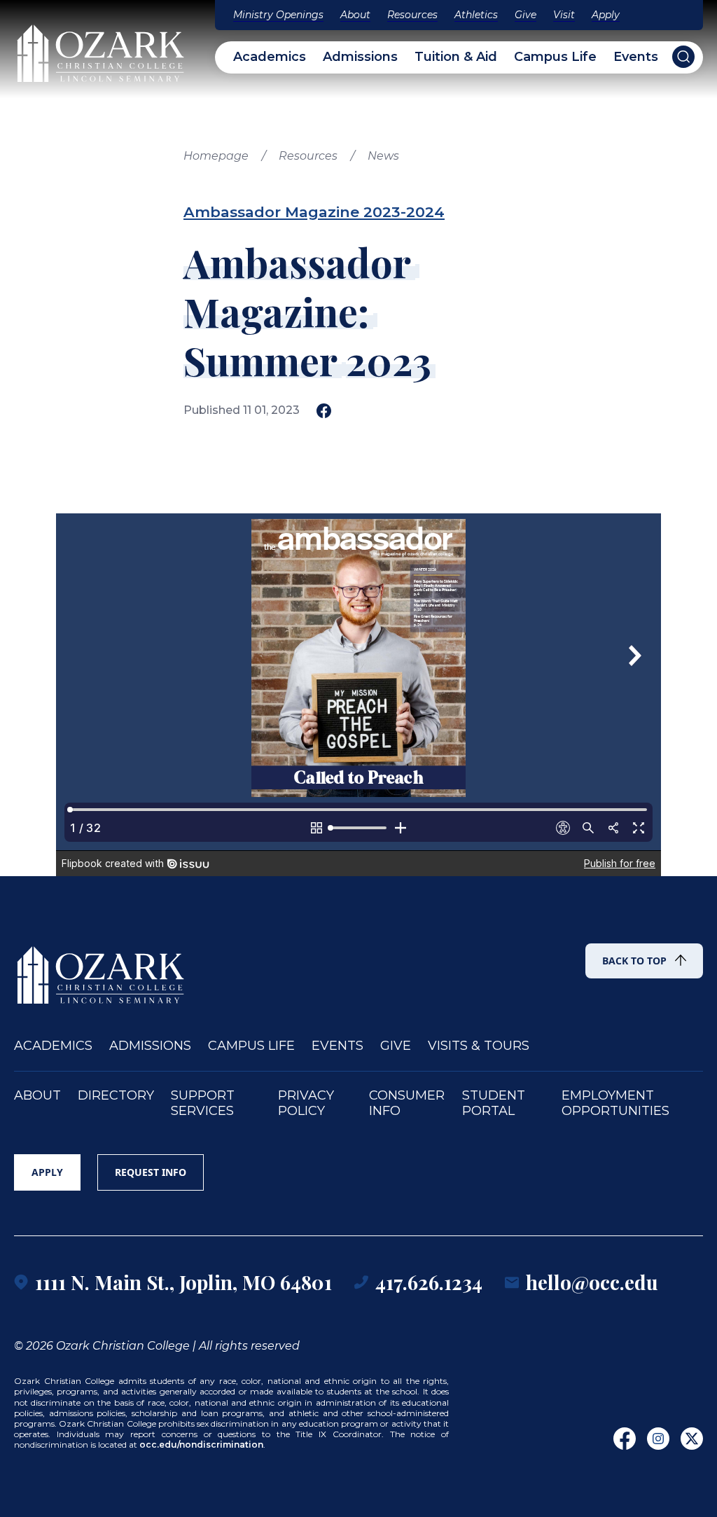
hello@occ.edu (592, 1282)
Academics (269, 57)
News (383, 155)
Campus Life (555, 57)
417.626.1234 (428, 1282)
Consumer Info (407, 1103)
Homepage (216, 155)
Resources (412, 14)
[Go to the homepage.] (101, 968)
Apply (606, 14)
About (355, 14)
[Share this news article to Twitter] (349, 410)
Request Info (150, 1172)
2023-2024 (404, 212)
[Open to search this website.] (683, 57)
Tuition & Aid (456, 57)
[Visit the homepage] (101, 47)
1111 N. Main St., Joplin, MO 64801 (183, 1282)
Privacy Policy (306, 1103)
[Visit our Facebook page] (624, 1438)
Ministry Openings (278, 14)
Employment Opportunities (615, 1103)
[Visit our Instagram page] (658, 1438)
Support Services (203, 1103)
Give (525, 14)
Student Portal (493, 1103)
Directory (116, 1095)
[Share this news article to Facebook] (323, 410)
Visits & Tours (478, 1046)
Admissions (360, 57)
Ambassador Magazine (271, 212)
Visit (564, 14)
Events (635, 57)
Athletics (476, 14)
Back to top (634, 960)
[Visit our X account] (692, 1438)
